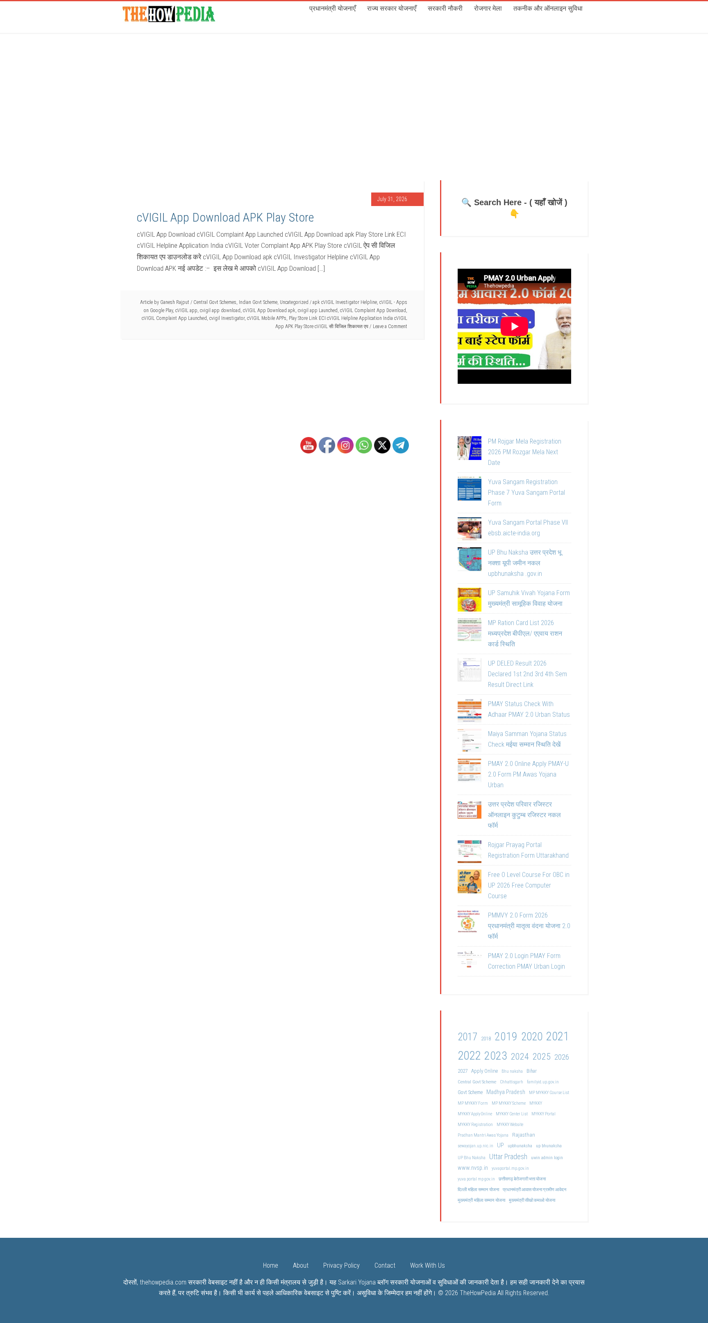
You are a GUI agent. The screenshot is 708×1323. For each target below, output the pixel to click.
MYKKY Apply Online (475, 1114)
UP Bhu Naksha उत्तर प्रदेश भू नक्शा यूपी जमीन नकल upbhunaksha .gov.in (524, 563)
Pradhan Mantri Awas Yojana (483, 1135)
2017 (467, 1037)
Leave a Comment (390, 326)
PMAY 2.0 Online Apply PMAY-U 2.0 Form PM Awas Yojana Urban (528, 774)
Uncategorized (294, 302)
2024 (520, 1056)
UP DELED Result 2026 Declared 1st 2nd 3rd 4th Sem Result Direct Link (527, 674)
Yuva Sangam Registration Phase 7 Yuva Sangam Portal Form (526, 492)
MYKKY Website (510, 1124)
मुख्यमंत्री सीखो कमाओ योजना (532, 1200)
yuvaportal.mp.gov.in (510, 1168)
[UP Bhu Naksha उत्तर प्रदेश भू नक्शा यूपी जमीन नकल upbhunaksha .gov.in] (469, 560)
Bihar (531, 1071)
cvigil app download (220, 310)
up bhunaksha (549, 1146)
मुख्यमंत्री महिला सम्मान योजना (481, 1200)
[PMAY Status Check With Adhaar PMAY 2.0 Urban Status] (469, 712)
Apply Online (484, 1071)
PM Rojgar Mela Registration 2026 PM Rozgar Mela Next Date (524, 452)
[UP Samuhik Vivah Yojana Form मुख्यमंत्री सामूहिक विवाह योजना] (469, 601)
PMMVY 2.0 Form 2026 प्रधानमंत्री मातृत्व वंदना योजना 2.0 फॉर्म (529, 925)
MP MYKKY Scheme (509, 1103)
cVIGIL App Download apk (269, 310)
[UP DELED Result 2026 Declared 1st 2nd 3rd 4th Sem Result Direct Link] (469, 671)
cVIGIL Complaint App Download (373, 310)
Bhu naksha (512, 1071)
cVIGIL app (186, 310)
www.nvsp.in (473, 1167)
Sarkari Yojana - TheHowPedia (169, 13)
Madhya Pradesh (505, 1092)
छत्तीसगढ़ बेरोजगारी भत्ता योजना (522, 1179)
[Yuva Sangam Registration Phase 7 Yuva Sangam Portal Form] (469, 490)
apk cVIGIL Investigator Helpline (345, 302)
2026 (561, 1057)
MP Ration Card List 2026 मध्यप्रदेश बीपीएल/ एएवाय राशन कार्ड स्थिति (525, 633)
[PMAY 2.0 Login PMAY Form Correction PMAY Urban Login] (469, 964)
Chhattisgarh (511, 1082)
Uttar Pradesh (508, 1156)
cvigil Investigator (227, 318)
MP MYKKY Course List (549, 1092)
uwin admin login (547, 1157)
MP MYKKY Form (473, 1103)
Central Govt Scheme (477, 1082)
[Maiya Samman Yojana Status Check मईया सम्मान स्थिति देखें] (469, 742)
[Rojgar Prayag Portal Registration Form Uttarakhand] (469, 853)
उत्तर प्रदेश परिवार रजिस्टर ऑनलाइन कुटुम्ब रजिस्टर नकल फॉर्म (524, 814)
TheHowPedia (478, 1293)
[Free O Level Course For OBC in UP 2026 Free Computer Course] (469, 883)
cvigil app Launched (318, 310)
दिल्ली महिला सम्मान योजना (478, 1189)
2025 (542, 1056)
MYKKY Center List (512, 1114)
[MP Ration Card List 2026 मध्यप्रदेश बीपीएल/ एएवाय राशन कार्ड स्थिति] (469, 631)
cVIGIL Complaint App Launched (174, 318)
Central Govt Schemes (214, 302)
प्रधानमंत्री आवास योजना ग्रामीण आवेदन (534, 1189)
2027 (462, 1071)
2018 (486, 1038)
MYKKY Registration (475, 1124)
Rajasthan (523, 1134)
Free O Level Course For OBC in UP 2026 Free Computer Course (529, 885)
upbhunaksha (520, 1146)
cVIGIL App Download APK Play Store (225, 217)
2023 (495, 1055)
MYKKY (535, 1103)
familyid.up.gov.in (543, 1082)
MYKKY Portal (543, 1114)
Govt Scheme (470, 1092)
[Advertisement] (354, 94)
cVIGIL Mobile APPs (266, 318)
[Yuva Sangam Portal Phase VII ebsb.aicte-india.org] (469, 530)
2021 (557, 1036)
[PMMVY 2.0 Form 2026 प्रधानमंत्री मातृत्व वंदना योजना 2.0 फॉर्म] (469, 923)
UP (500, 1145)
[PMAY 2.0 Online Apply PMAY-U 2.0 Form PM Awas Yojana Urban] (469, 772)
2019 (506, 1036)
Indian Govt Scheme (258, 302)
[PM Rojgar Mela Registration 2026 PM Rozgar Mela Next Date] (469, 449)
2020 (531, 1036)
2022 (469, 1055)
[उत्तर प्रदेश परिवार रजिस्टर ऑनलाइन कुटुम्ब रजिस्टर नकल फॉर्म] (469, 812)
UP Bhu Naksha (472, 1157)
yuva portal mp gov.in (476, 1179)
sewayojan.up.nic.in (475, 1146)
